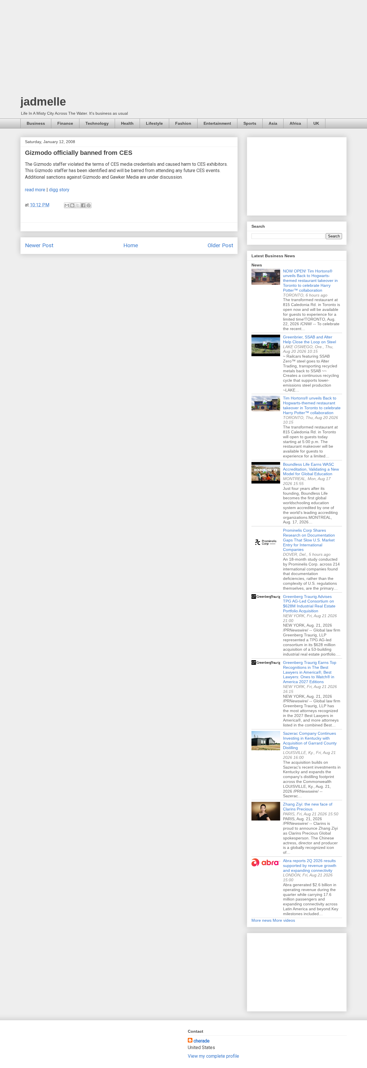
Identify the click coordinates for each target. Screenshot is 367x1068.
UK (316, 123)
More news (261, 920)
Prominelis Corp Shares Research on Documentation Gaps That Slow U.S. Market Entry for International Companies (309, 540)
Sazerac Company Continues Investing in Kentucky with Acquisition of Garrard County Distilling (310, 740)
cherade (202, 1041)
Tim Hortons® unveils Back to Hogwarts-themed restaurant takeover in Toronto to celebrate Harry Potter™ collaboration (312, 405)
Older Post (220, 245)
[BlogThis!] (72, 205)
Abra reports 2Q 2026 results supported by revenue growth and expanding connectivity (309, 865)
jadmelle (43, 101)
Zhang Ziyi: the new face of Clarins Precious (307, 806)
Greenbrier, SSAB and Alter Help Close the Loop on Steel (309, 339)
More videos (284, 920)
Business (36, 123)
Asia (273, 123)
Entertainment (217, 123)
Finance (65, 123)
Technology (97, 123)
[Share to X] (78, 205)
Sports (249, 123)
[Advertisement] (183, 49)
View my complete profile (213, 1056)
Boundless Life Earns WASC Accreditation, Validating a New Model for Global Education (311, 469)
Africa (295, 123)
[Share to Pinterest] (88, 205)
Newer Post (39, 245)
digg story (59, 189)
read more (35, 189)
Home (130, 245)
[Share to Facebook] (83, 205)
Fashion (183, 123)
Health (127, 123)
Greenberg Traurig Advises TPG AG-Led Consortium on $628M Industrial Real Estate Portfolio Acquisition (309, 603)
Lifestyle (154, 123)
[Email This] (67, 205)
